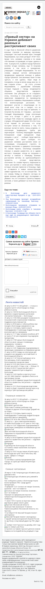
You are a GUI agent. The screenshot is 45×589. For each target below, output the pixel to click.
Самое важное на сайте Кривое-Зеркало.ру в (22, 242)
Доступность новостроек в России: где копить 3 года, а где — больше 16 (21, 365)
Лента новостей (15, 302)
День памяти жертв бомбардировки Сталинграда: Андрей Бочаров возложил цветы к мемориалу (21, 330)
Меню (8, 8)
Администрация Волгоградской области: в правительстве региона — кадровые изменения (22, 382)
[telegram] (25, 236)
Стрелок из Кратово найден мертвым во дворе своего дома (21, 506)
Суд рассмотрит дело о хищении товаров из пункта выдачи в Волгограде (19, 370)
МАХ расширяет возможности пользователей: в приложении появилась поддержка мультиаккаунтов (22, 320)
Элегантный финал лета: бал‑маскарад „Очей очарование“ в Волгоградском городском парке (19, 360)
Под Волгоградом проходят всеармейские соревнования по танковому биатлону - (23, 201)
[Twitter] (7, 236)
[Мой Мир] (13, 232)
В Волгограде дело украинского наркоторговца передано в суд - (23, 195)
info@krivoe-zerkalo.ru (15, 575)
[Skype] (22, 236)
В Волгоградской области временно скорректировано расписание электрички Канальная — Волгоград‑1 (20, 314)
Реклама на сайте (8, 578)
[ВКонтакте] (7, 232)
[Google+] (16, 232)
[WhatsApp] (19, 236)
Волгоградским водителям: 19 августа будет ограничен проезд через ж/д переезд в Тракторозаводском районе (21, 388)
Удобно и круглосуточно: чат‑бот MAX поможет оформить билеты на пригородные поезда (21, 376)
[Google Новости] (30, 255)
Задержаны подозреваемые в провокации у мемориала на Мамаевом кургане (22, 349)
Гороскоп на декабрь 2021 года (22, 528)
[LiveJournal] (13, 236)
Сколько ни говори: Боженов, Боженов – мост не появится (22, 493)
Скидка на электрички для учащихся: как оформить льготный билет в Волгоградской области (20, 354)
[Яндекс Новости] (30, 251)
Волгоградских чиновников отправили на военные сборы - (23, 206)
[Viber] (16, 236)
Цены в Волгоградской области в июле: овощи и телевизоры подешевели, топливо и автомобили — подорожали (19, 343)
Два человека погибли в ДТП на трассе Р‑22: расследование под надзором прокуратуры (21, 336)
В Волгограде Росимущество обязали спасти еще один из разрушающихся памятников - (23, 215)
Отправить (10, 297)
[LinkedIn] (10, 236)
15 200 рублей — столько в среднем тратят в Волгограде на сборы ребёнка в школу (20, 308)
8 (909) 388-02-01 (23, 564)
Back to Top (38, 581)
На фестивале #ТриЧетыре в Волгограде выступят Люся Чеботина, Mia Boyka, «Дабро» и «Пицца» (21, 457)
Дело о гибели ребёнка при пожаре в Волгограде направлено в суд (20, 325)
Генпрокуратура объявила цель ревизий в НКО (22, 479)
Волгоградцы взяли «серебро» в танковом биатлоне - (23, 210)
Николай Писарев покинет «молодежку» (22, 518)
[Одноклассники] (10, 232)
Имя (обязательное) (11, 265)
